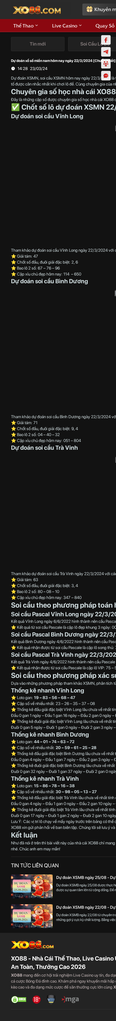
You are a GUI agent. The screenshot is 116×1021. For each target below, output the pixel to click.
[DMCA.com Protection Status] (18, 999)
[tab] (38, 44)
